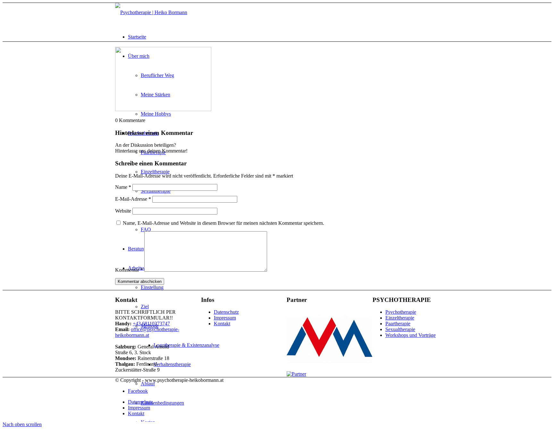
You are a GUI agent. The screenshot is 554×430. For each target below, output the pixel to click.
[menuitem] (137, 36)
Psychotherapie (400, 312)
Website (123, 211)
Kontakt (222, 323)
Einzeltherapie (399, 317)
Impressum (225, 317)
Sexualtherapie (400, 329)
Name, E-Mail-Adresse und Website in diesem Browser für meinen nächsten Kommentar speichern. (223, 223)
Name (123, 187)
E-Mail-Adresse (133, 199)
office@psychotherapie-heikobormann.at (147, 332)
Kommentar (129, 270)
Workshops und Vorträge (410, 335)
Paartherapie (397, 323)
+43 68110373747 (151, 323)
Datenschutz (226, 312)
